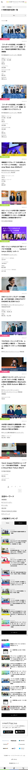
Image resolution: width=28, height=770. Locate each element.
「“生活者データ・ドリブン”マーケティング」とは (14, 755)
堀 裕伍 (8, 437)
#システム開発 (6, 432)
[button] (25, 2)
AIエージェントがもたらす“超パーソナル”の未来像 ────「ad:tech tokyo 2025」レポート (14, 249)
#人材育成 (5, 221)
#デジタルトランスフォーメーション (11, 351)
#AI (2, 55)
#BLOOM (20, 55)
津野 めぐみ (4, 79)
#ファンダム (4, 505)
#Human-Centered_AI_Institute (12, 170)
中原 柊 (3, 398)
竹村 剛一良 (9, 311)
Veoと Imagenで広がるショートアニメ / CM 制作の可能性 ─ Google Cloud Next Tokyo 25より (13, 465)
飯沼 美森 (3, 267)
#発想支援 (5, 55)
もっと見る (13, 632)
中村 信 (3, 177)
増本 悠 (3, 63)
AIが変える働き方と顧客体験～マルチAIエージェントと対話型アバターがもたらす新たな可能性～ (13, 427)
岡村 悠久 (3, 476)
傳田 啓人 (3, 75)
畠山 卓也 (3, 437)
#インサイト (9, 304)
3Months (20, 523)
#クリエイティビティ (12, 55)
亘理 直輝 (3, 67)
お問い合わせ (14, 759)
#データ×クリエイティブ (18, 304)
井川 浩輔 (9, 59)
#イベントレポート (15, 390)
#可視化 (5, 304)
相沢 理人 (3, 315)
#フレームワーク (7, 390)
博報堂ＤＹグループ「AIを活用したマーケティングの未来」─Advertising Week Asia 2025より (13, 165)
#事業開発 (3, 393)
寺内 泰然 (3, 71)
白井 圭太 (3, 479)
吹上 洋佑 (9, 315)
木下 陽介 (3, 59)
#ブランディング (5, 514)
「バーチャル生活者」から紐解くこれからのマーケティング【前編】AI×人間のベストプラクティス (13, 107)
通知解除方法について (14, 763)
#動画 (4, 471)
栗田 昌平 (3, 185)
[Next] (20, 491)
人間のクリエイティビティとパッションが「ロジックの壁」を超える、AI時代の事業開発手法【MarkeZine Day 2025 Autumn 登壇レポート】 (13, 381)
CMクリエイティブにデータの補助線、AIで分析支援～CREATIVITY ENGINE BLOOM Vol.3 (13, 299)
